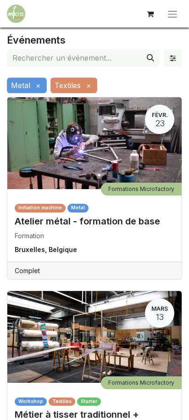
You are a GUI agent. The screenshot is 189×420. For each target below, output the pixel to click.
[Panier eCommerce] (150, 14)
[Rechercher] (150, 58)
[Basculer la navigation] (172, 14)
